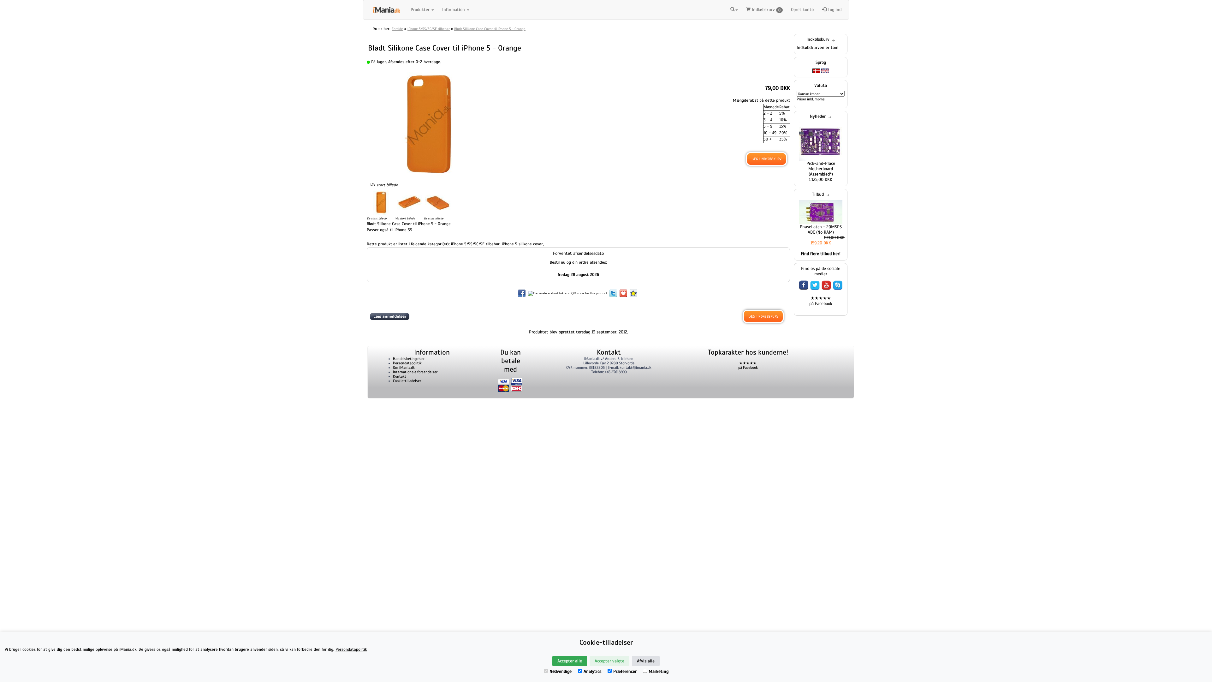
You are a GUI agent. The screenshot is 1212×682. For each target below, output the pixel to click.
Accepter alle (569, 661)
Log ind (833, 9)
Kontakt (399, 376)
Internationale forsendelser (415, 372)
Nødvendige (561, 671)
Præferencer (625, 671)
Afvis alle (646, 661)
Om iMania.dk (404, 367)
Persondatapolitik (407, 363)
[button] (734, 8)
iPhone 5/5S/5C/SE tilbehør (428, 29)
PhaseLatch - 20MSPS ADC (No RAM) (821, 229)
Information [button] (454, 9)
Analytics (592, 671)
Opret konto (802, 9)
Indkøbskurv (766, 9)
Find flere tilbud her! (821, 253)
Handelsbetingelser (409, 358)
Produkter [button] (421, 9)
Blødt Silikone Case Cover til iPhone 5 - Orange (490, 29)
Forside (397, 29)
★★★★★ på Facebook (820, 301)
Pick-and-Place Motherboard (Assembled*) (820, 169)
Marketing (658, 671)
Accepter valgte (609, 661)
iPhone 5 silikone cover (522, 244)
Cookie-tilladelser (407, 381)
